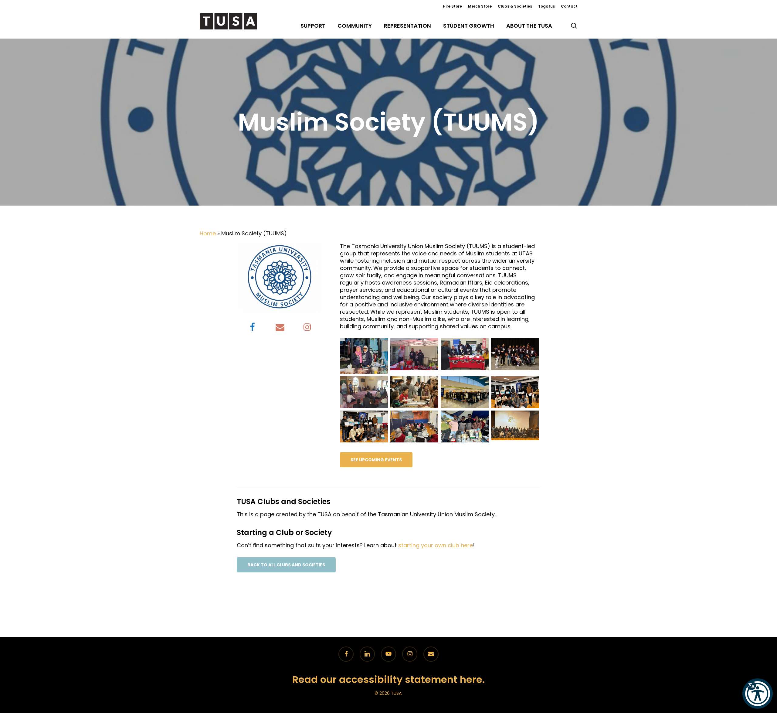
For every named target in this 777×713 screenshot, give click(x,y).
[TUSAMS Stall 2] (365, 357)
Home (208, 233)
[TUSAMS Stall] (415, 355)
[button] (376, 459)
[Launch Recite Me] (757, 693)
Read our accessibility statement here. (388, 679)
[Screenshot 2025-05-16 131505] (516, 393)
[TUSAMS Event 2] (415, 393)
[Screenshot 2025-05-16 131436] (466, 393)
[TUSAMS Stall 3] (466, 355)
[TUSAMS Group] (516, 355)
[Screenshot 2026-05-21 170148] (415, 427)
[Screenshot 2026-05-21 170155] (365, 427)
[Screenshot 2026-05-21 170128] (516, 426)
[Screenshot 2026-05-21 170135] (466, 427)
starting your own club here (435, 545)
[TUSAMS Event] (365, 393)
